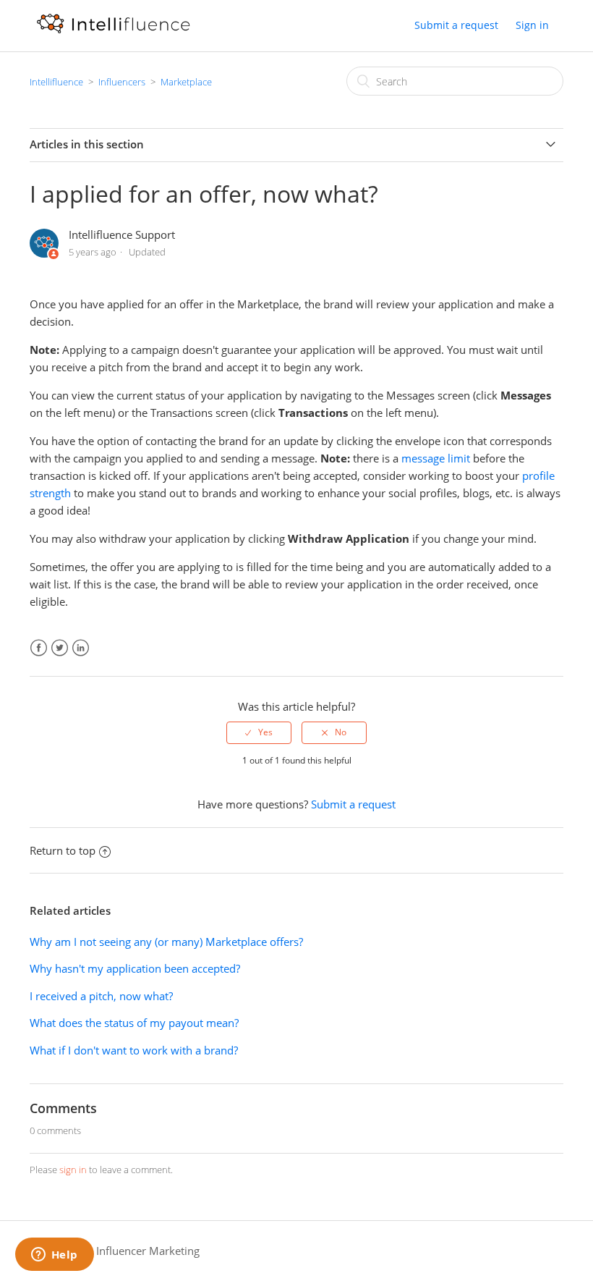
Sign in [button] (532, 25)
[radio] (258, 732)
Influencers (121, 81)
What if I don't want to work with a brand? (134, 1050)
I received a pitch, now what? (101, 996)
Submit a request (456, 25)
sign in (73, 1169)
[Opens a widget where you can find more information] (54, 1256)
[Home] (113, 32)
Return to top (62, 850)
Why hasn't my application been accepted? (135, 968)
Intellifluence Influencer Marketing (115, 1250)
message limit (435, 458)
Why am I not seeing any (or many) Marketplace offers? (166, 941)
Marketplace (186, 81)
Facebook (39, 648)
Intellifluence (56, 81)
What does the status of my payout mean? (134, 1022)
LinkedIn (81, 648)
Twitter (60, 648)
